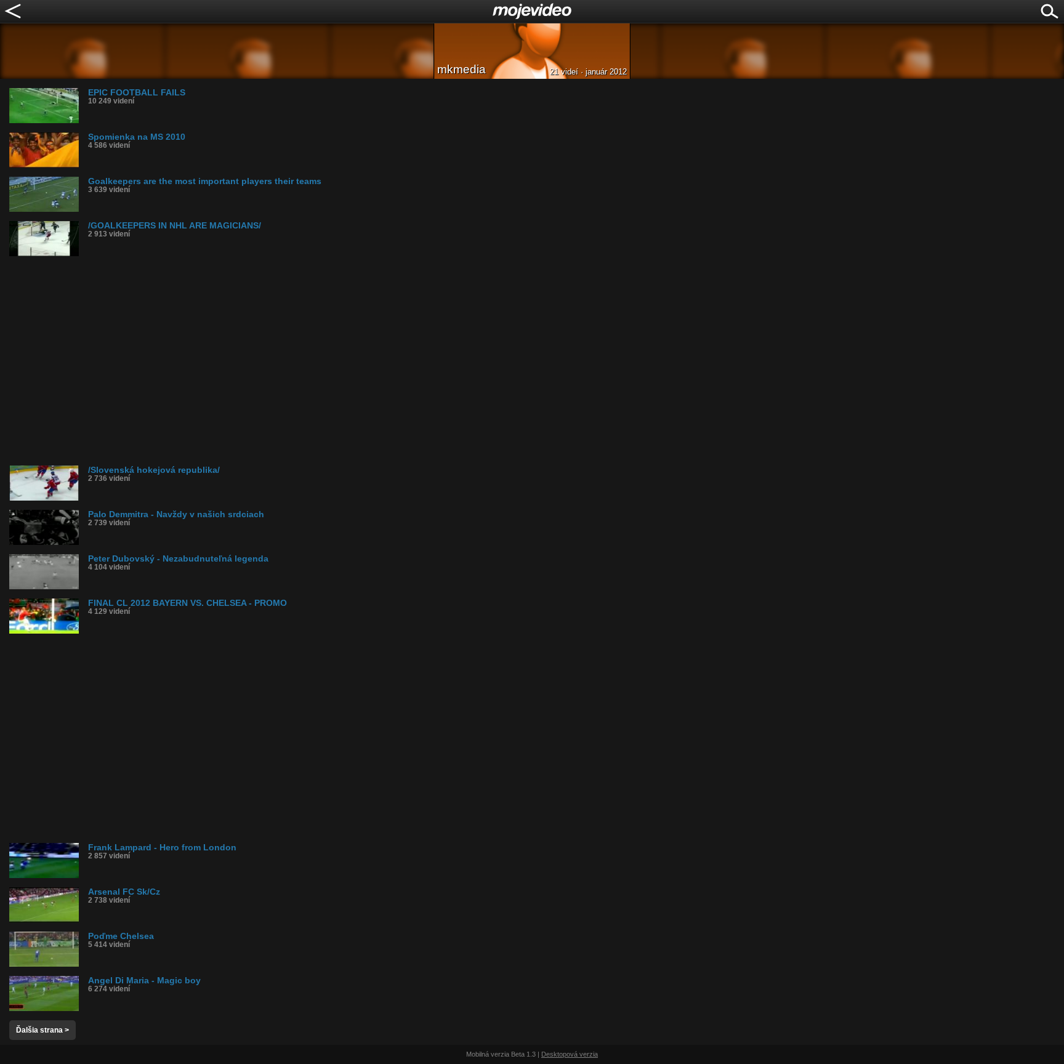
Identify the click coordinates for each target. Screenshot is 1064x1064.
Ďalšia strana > (42, 1030)
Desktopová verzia (569, 1054)
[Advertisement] (378, 361)
